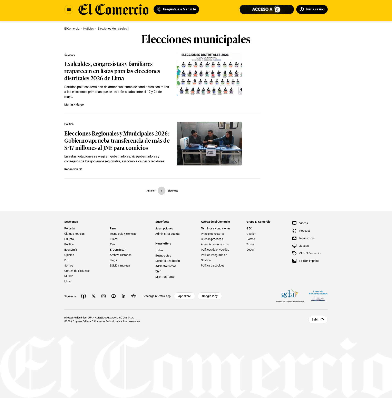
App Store (184, 296)
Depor (250, 249)
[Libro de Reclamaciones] (318, 296)
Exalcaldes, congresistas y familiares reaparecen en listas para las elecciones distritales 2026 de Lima (112, 70)
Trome (250, 244)
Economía (70, 249)
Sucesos (69, 54)
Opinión (69, 255)
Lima (67, 281)
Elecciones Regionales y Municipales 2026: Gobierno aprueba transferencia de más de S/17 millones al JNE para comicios (116, 140)
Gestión (251, 233)
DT (66, 260)
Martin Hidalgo (74, 104)
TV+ (112, 244)
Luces (113, 239)
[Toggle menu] (68, 9)
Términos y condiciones (215, 228)
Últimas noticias (74, 233)
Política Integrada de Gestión (214, 257)
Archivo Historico (120, 255)
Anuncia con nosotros (215, 244)
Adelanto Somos (165, 266)
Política (69, 124)
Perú (113, 228)
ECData (69, 239)
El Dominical (117, 249)
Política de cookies (212, 265)
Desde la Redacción (167, 260)
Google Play (210, 296)
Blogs (113, 260)
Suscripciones (164, 228)
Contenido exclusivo (77, 270)
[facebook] (83, 296)
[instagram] (103, 296)
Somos (68, 265)
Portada (69, 228)
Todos (159, 250)
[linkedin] (123, 296)
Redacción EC (73, 169)
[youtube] (113, 296)
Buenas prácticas (212, 239)
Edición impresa (120, 265)
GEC (249, 228)
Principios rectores (212, 233)
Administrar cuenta (167, 233)
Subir (315, 319)
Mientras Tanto (165, 276)
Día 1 (158, 271)
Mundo (68, 276)
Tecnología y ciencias (123, 233)
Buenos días (163, 255)
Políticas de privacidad (215, 249)
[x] (93, 296)
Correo (250, 239)
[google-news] (133, 296)
